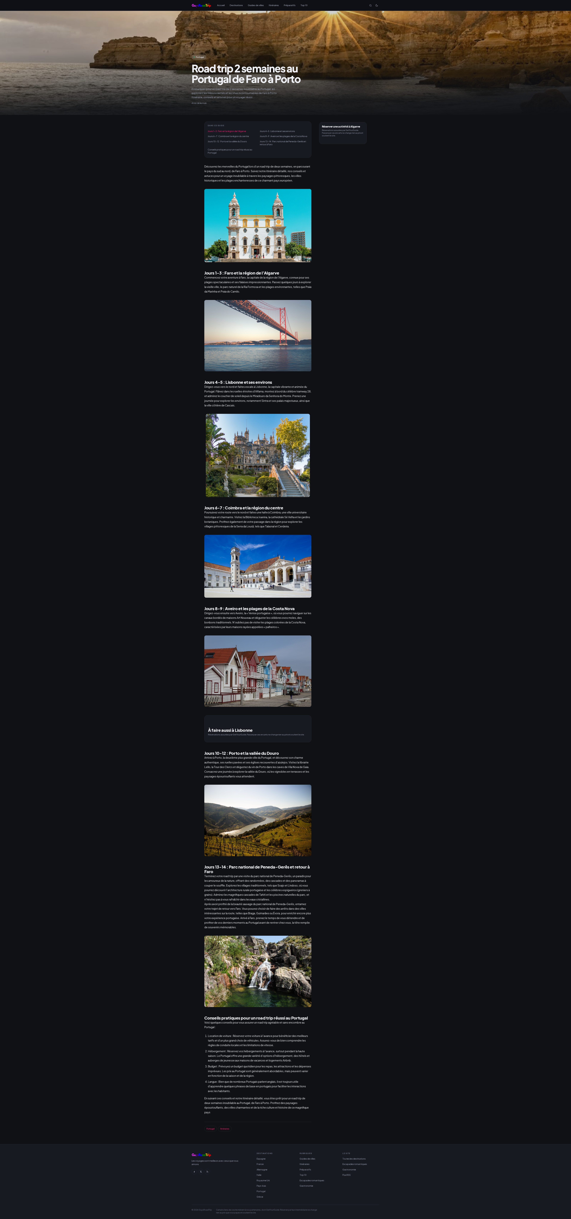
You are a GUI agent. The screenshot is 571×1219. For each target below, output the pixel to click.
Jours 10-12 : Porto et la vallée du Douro (227, 141)
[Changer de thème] (376, 5)
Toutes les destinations (354, 1158)
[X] (200, 1171)
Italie (259, 1175)
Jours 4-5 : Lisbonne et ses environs (277, 131)
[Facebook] (194, 1171)
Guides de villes (256, 5)
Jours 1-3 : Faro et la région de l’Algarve (227, 131)
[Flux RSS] (207, 1171)
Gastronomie (306, 1185)
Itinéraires (274, 5)
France (260, 1164)
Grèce (260, 1196)
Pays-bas (261, 1185)
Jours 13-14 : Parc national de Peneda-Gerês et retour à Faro (283, 143)
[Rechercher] (370, 5)
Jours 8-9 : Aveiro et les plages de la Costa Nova (283, 136)
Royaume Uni (263, 1180)
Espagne (261, 1158)
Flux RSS (346, 1175)
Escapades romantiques (312, 1180)
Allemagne (262, 1169)
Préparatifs (289, 5)
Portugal (211, 1128)
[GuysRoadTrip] (201, 5)
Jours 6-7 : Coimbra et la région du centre (228, 136)
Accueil (221, 5)
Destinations (236, 5)
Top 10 (304, 5)
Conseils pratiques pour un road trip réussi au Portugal (230, 151)
